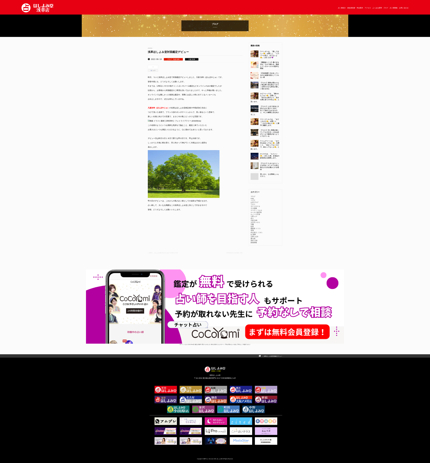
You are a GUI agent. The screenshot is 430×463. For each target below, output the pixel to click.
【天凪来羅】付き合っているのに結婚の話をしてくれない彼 (269, 75)
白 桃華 (253, 234)
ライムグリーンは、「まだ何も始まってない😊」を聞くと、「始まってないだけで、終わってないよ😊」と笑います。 (265, 145)
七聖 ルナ (254, 216)
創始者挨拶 (351, 8)
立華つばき (254, 236)
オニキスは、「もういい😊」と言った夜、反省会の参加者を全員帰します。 (269, 156)
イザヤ (253, 200)
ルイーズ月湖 (255, 214)
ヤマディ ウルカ (256, 210)
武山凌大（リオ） (257, 232)
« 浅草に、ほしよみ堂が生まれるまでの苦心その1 (163, 253)
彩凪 (252, 226)
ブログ (385, 8)
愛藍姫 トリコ (255, 228)
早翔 (252, 230)
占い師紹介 (342, 8)
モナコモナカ (255, 206)
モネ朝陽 (254, 208)
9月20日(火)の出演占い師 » (235, 253)
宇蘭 (252, 224)
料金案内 (360, 8)
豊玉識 (253, 238)
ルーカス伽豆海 (256, 212)
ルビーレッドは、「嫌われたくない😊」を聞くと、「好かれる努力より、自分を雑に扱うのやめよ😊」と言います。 (265, 97)
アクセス (368, 8)
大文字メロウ (255, 222)
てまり (253, 204)
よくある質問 (377, 8)
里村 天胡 (254, 240)
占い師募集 (394, 8)
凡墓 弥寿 (176, 59)
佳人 (252, 218)
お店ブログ (254, 202)
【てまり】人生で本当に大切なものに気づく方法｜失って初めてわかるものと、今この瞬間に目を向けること (265, 110)
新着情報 (254, 242)
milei (252, 198)
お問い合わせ (403, 8)
